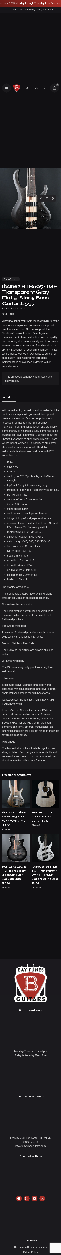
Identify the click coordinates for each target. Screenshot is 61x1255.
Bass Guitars (9, 308)
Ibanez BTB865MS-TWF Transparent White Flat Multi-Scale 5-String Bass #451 (45, 875)
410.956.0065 (15, 9)
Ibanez (21, 308)
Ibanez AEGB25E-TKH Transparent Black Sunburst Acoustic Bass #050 (14, 875)
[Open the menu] (6, 88)
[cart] (54, 88)
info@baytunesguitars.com (39, 9)
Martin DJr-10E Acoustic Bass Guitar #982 (42, 816)
